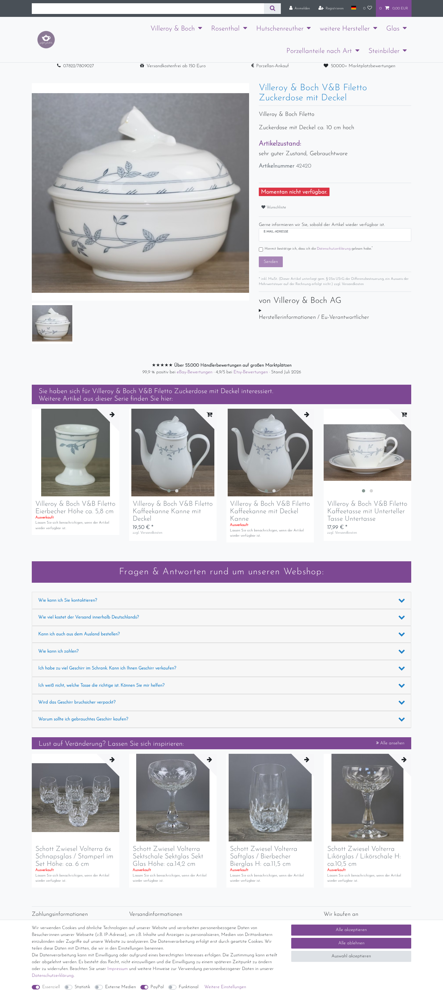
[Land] (353, 8)
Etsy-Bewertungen (251, 372)
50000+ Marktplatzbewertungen (363, 66)
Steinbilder (384, 51)
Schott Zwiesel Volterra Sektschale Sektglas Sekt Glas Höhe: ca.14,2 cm (168, 856)
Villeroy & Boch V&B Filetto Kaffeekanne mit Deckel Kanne (270, 511)
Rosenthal (225, 28)
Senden (271, 261)
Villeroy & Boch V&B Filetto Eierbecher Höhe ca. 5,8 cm (75, 508)
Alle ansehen (391, 743)
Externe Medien (120, 987)
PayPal (157, 987)
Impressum (117, 968)
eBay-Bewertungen (195, 372)
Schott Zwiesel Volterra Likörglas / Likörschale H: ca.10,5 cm (364, 856)
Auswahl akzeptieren (351, 956)
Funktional (188, 987)
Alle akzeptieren (351, 929)
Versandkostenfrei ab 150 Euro (176, 66)
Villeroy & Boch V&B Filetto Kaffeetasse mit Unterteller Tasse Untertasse (367, 511)
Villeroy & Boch (172, 28)
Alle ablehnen (351, 943)
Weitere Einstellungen (225, 987)
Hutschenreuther (280, 28)
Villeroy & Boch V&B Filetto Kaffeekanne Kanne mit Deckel (173, 511)
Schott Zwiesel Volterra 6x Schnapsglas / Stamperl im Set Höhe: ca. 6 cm (74, 856)
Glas (393, 28)
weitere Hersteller (345, 28)
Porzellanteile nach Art (319, 51)
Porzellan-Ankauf (272, 66)
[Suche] (272, 8)
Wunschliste (275, 207)
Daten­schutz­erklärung (53, 975)
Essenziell (51, 987)
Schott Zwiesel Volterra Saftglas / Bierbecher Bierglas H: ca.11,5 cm (263, 856)
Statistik (82, 987)
